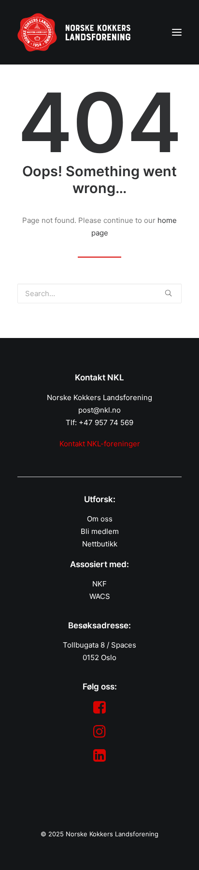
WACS (99, 596)
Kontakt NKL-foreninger (99, 443)
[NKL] (73, 32)
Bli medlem (100, 531)
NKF (99, 583)
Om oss (100, 518)
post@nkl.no (99, 410)
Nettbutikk (99, 543)
